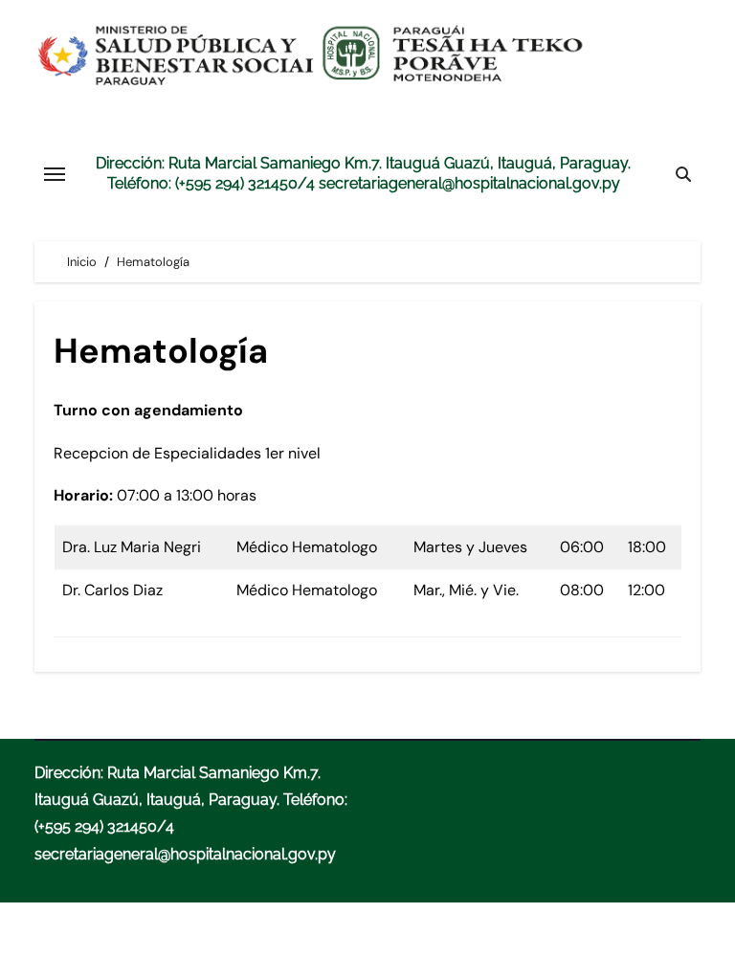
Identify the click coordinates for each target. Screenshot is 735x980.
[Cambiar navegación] (54, 174)
